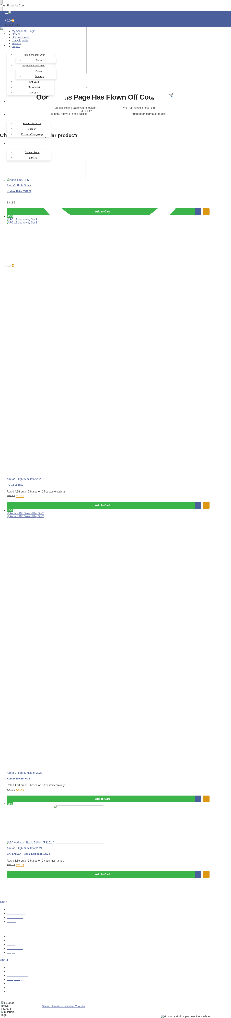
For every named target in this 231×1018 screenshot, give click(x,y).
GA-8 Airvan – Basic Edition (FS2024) (29, 853)
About (4, 960)
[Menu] (6, 13)
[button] (9, 20)
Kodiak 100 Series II (18, 778)
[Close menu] (1, 2)
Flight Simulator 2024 (29, 848)
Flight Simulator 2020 (29, 479)
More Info (198, 505)
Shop (3, 902)
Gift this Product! (206, 505)
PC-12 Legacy (15, 484)
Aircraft (11, 479)
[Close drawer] (1, 9)
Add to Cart (102, 505)
